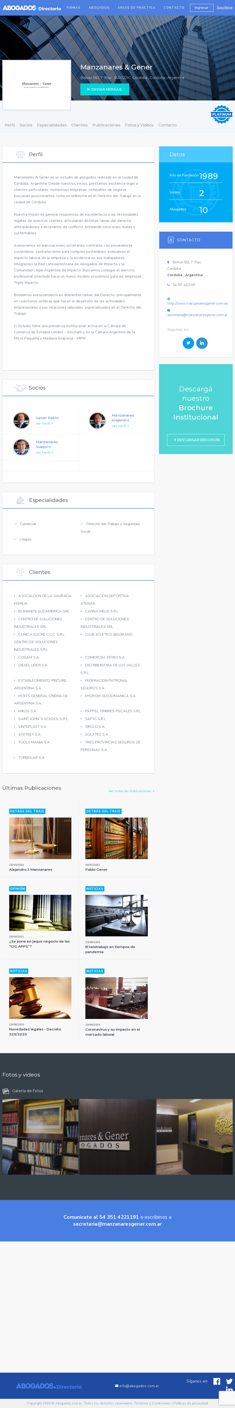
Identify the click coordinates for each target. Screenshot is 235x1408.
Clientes (79, 125)
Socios (26, 125)
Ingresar (202, 8)
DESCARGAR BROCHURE (198, 440)
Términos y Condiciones (152, 1403)
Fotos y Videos (139, 125)
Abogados (99, 8)
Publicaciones (106, 125)
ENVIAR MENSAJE (106, 89)
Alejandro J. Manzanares (30, 869)
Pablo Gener (96, 869)
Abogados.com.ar (68, 1403)
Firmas (73, 8)
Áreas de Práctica (137, 8)
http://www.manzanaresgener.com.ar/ (197, 303)
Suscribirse (225, 7)
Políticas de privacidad (190, 1403)
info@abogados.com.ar (139, 1386)
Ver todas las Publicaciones (130, 791)
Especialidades (52, 125)
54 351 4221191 (184, 285)
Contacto (174, 8)
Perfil (10, 125)
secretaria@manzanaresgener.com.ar (197, 315)
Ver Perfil (43, 423)
